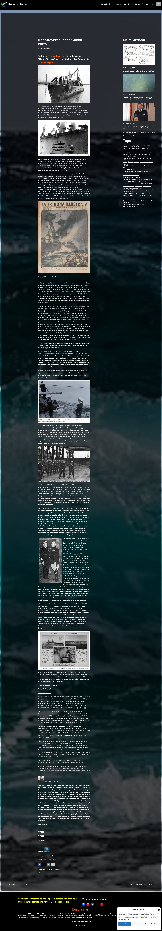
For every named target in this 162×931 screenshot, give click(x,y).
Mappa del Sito (81, 925)
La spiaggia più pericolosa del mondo (131, 177)
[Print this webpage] (53, 864)
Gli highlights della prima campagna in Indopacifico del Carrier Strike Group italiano (138, 166)
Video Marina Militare (129, 206)
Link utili (134, 181)
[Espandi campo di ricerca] (158, 4)
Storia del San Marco (128, 193)
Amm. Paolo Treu (127, 154)
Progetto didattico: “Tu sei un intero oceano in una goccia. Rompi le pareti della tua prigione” (138, 190)
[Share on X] (44, 864)
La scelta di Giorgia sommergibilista (131, 175)
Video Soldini (147, 206)
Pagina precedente (130, 132)
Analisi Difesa (147, 154)
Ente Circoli (136, 162)
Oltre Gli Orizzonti (147, 186)
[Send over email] (48, 864)
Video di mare (140, 204)
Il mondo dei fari (130, 169)
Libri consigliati (127, 181)
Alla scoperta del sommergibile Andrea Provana (134, 152)
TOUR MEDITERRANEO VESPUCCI (142, 193)
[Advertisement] (81, 24)
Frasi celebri (126, 164)
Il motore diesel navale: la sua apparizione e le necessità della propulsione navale (137, 172)
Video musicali (140, 206)
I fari (124, 169)
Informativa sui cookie (132, 928)
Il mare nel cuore (18, 4)
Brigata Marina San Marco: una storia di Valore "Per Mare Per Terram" (137, 159)
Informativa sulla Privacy (144, 928)
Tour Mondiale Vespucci (128, 199)
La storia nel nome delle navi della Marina (132, 179)
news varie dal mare (128, 186)
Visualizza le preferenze (152, 924)
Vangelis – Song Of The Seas (129, 204)
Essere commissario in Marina (146, 162)
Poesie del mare (137, 188)
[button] (158, 910)
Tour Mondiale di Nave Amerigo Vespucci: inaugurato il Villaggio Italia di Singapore (137, 196)
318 (149, 132)
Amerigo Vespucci (150, 152)
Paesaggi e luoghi (127, 188)
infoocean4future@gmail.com (79, 771)
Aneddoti (125, 156)
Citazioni (125, 162)
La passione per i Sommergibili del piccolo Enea (137, 127)
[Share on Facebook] (39, 864)
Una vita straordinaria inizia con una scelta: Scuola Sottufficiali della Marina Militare (138, 201)
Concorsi (130, 162)
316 (143, 132)
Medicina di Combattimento (129, 183)
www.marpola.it (43, 824)
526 (153, 132)
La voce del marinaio (147, 179)
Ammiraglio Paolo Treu (137, 154)
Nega (137, 924)
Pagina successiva (130, 136)
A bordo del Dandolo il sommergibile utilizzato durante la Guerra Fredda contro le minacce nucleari (137, 145)
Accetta (124, 924)
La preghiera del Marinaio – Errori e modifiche (138, 71)
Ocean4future (138, 186)
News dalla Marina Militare (145, 184)
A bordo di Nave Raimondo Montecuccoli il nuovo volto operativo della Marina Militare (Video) (138, 149)
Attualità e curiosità (133, 156)
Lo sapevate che (141, 181)
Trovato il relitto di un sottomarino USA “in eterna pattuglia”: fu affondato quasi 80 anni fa (138, 98)
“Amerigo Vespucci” (127, 209)
